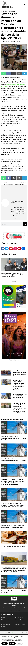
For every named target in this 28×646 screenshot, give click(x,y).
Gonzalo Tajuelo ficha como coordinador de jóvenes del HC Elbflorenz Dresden (12, 275)
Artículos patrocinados (7, 608)
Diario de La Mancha (19, 619)
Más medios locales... (20, 624)
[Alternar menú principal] (25, 4)
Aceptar (4, 643)
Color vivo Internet (13, 632)
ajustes (20, 640)
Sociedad (4, 11)
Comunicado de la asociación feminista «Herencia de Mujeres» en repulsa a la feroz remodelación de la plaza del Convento (19, 408)
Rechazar (12, 643)
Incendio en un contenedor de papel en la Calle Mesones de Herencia (19, 373)
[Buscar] (25, 224)
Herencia (17, 622)
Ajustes (19, 643)
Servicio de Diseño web (19, 608)
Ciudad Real (3, 626)
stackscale (20, 218)
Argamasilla (3, 622)
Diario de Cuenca (19, 617)
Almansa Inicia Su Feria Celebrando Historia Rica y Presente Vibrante (12, 526)
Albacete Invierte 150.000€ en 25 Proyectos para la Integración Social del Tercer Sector (14, 438)
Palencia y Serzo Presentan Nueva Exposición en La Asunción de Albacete (13, 459)
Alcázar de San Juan (5, 619)
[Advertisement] (19, 192)
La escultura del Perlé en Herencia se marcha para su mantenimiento (20, 396)
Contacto (10, 610)
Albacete (3, 617)
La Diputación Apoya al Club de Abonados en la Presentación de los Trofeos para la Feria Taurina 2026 (12, 505)
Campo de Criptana (5, 624)
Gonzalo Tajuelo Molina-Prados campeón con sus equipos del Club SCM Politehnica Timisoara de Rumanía (18, 385)
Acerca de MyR (16, 610)
